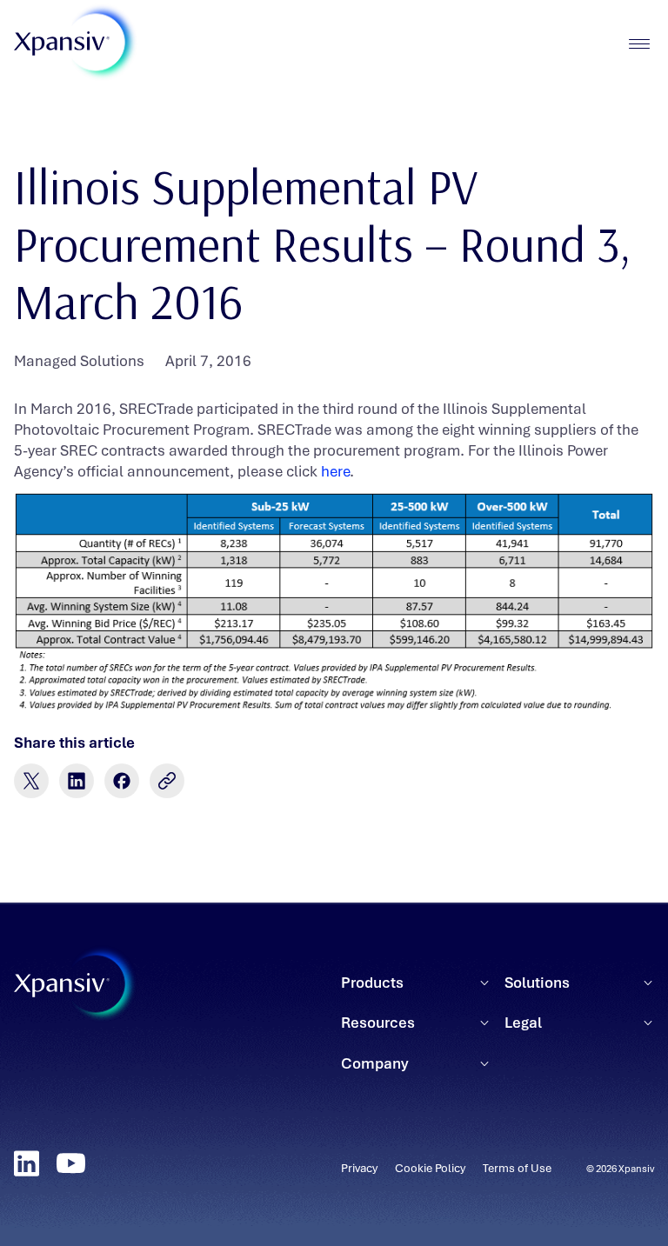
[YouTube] (71, 1163)
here (335, 471)
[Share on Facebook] (121, 780)
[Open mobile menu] (639, 44)
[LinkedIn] (26, 1163)
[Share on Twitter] (31, 780)
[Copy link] (167, 780)
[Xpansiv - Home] (62, 43)
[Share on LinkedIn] (76, 780)
